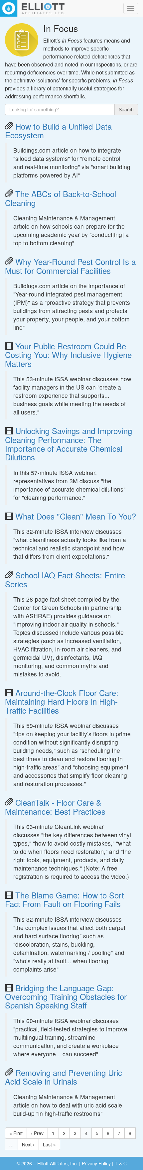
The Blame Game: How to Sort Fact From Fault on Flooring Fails (64, 899)
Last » (49, 1144)
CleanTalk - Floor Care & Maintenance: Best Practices (55, 806)
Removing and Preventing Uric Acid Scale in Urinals (63, 1077)
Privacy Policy (96, 1163)
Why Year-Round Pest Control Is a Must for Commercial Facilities (70, 266)
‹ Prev (37, 1133)
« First (16, 1133)
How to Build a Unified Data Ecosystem (58, 130)
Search (126, 109)
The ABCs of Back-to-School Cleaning (60, 198)
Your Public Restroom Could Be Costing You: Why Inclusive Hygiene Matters (68, 354)
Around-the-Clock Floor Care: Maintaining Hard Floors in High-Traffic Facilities (61, 701)
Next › (28, 1144)
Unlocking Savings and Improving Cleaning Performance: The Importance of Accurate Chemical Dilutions (68, 444)
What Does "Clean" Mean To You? (75, 516)
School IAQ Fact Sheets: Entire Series (65, 579)
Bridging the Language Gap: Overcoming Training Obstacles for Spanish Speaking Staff (66, 996)
